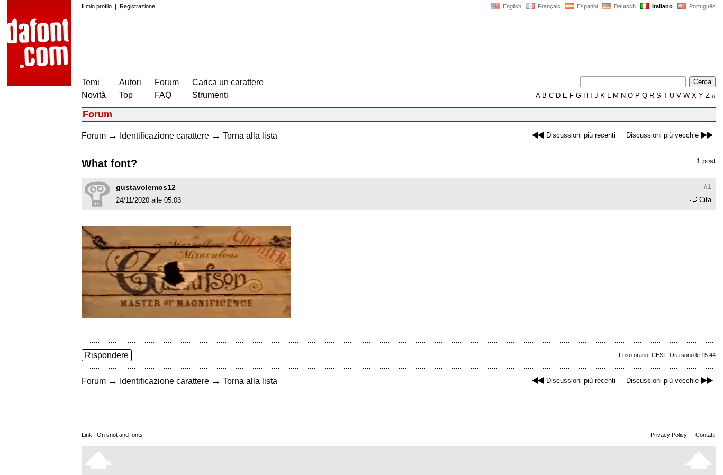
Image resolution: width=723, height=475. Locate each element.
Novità (94, 94)
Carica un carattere (228, 82)
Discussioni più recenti (581, 135)
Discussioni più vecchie (662, 135)
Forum (167, 82)
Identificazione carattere (164, 135)
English (511, 6)
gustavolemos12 (146, 187)
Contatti (705, 435)
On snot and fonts (120, 435)
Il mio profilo (97, 6)
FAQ (163, 94)
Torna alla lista (250, 135)
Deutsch (624, 6)
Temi (91, 82)
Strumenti (210, 94)
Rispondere (107, 355)
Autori (130, 82)
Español (586, 6)
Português (701, 6)
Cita (705, 200)
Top (126, 94)
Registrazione (137, 6)
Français (548, 6)
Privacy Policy (668, 435)
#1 (707, 186)
